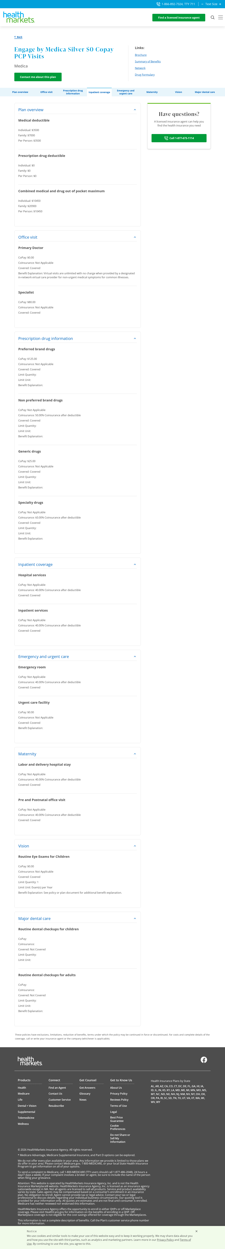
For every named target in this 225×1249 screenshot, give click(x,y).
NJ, (178, 1094)
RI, (162, 1098)
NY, (193, 1094)
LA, (173, 1090)
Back (19, 37)
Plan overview (20, 92)
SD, (170, 1098)
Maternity (152, 92)
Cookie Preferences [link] (117, 1127)
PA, (158, 1098)
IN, (160, 1090)
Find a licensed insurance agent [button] (179, 17)
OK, (203, 1094)
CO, (171, 1086)
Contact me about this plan (38, 77)
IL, (156, 1090)
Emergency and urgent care (125, 92)
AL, (153, 1086)
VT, (193, 1098)
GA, (194, 1086)
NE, (168, 1094)
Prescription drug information (73, 92)
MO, (199, 1090)
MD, (178, 1090)
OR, (153, 1098)
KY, (168, 1090)
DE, (185, 1086)
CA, (166, 1086)
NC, (158, 1094)
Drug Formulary (145, 74)
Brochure (141, 55)
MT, (153, 1094)
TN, (175, 1098)
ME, (183, 1090)
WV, (153, 1102)
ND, (163, 1094)
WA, (198, 1098)
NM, (183, 1094)
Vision (178, 92)
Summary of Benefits (148, 61)
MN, (193, 1090)
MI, (188, 1090)
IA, (202, 1086)
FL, (189, 1086)
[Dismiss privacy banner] (196, 1231)
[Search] (213, 17)
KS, (164, 1090)
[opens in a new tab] (204, 1062)
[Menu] (220, 18)
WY (158, 1102)
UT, (184, 1098)
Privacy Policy (165, 1240)
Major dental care (205, 92)
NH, (173, 1094)
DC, (180, 1086)
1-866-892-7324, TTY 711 (178, 4)
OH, (198, 1094)
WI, (203, 1098)
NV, (188, 1094)
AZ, (162, 1086)
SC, (166, 1098)
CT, (176, 1086)
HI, (198, 1086)
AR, (157, 1086)
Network (140, 68)
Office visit (46, 92)
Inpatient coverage (99, 92)
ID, (152, 1090)
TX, (180, 1098)
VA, (189, 1098)
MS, (204, 1090)
